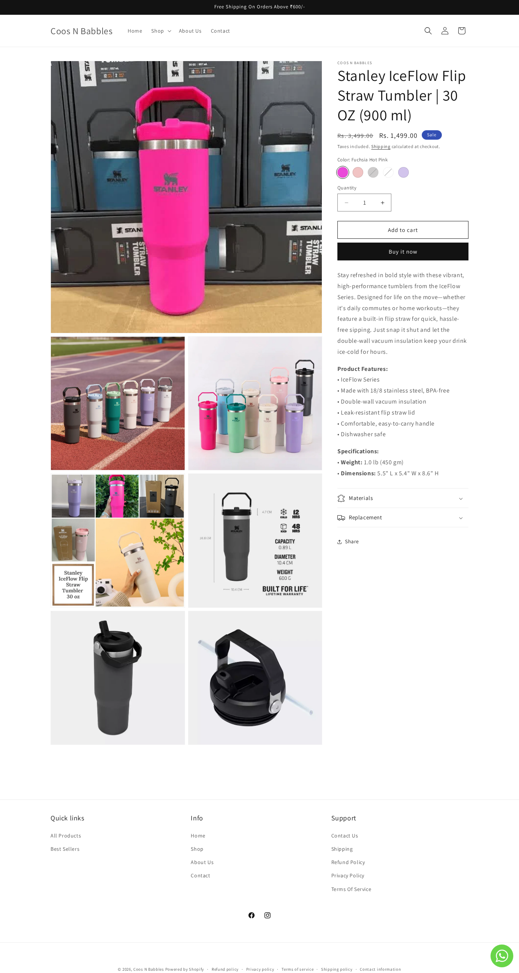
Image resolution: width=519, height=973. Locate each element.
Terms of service (297, 968)
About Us (202, 862)
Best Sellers (65, 848)
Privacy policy (260, 968)
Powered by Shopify (184, 969)
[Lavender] (403, 172)
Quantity (346, 188)
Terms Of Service (351, 888)
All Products (66, 835)
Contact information (380, 968)
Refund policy (225, 968)
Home (198, 835)
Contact (200, 875)
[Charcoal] (373, 172)
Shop (197, 848)
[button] (160, 31)
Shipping (381, 146)
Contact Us (344, 835)
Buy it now (403, 251)
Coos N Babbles (148, 969)
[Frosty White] (388, 172)
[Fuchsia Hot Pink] (342, 172)
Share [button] (352, 541)
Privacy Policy (347, 875)
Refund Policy (348, 862)
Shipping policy (337, 968)
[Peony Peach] (358, 172)
